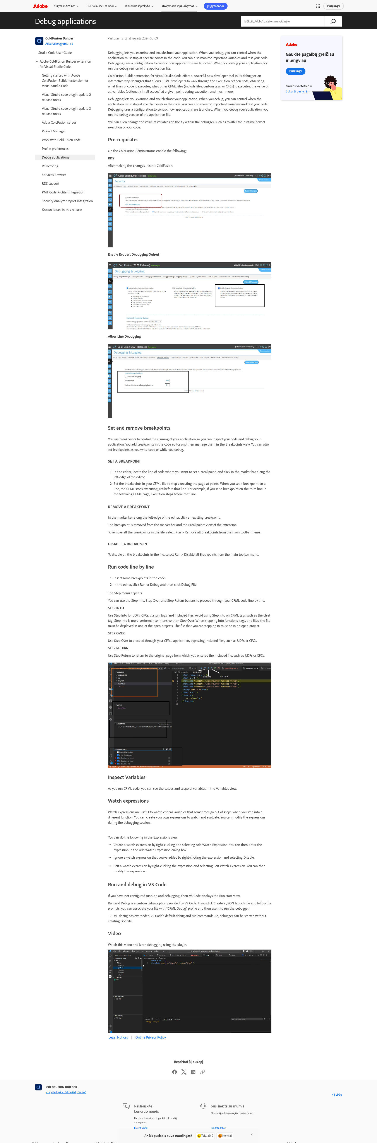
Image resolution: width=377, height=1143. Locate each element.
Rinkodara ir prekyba (137, 6)
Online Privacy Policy (150, 1037)
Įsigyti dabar (215, 6)
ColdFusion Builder (59, 38)
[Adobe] (40, 6)
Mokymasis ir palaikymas (177, 6)
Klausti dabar (141, 1127)
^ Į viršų (337, 1094)
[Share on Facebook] (174, 1073)
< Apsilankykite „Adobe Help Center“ (66, 1092)
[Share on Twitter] (184, 1073)
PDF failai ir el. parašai (100, 6)
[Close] (251, 1134)
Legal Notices (118, 1037)
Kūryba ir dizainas (64, 6)
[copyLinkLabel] (202, 1073)
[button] (318, 6)
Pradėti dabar (218, 1127)
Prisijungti (333, 6)
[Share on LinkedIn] (193, 1073)
